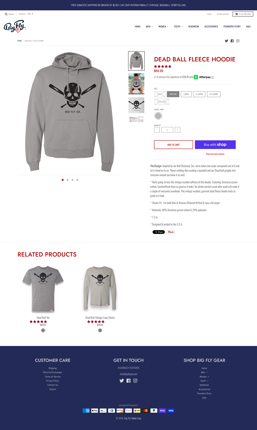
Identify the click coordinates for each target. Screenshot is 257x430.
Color (159, 109)
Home (19, 41)
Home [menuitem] (138, 26)
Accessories (204, 389)
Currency (22, 13)
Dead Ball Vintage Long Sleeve (100, 317)
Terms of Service (53, 376)
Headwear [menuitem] (193, 26)
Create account (223, 14)
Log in (209, 14)
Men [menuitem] (148, 26)
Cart (245, 14)
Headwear (204, 384)
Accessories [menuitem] (211, 26)
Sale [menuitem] (248, 26)
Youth (203, 380)
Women (203, 376)
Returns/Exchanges (52, 372)
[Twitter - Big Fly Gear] (226, 40)
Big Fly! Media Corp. (132, 418)
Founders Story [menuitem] (232, 26)
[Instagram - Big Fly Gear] (238, 40)
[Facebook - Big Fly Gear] (232, 40)
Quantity (157, 125)
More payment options (215, 153)
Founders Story (204, 393)
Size (155, 88)
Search (52, 389)
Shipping (53, 368)
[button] (163, 66)
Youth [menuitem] (177, 26)
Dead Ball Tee (43, 317)
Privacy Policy (52, 380)
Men (203, 372)
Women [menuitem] (162, 26)
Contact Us (52, 384)
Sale (204, 397)
